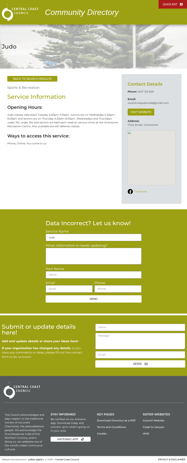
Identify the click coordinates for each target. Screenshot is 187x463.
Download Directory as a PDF (116, 420)
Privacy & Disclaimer (171, 459)
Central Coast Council (67, 459)
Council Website (153, 420)
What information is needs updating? (76, 245)
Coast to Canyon (153, 427)
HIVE (146, 433)
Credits (101, 433)
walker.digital (35, 459)
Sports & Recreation (23, 88)
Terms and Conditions (111, 427)
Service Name (57, 231)
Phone (99, 283)
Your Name (55, 269)
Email (50, 283)
